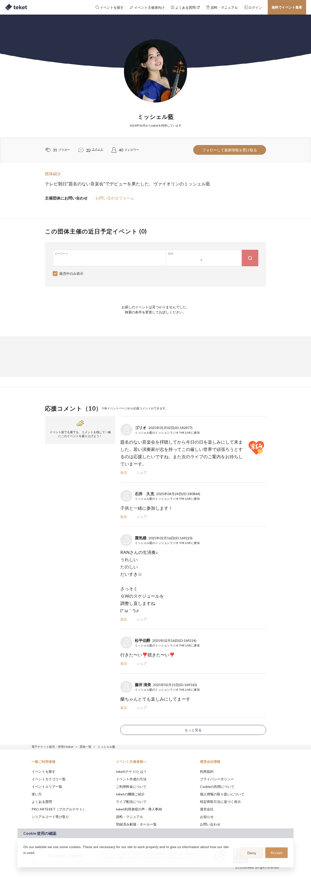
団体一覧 (85, 746)
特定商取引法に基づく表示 (220, 802)
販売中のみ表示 (71, 273)
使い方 (37, 794)
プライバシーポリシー (217, 779)
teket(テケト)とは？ (131, 771)
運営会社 (207, 809)
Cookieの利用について (217, 786)
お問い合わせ (210, 824)
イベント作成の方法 (131, 779)
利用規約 (207, 771)
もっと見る (193, 730)
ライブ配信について (131, 802)
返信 (123, 472)
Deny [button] (251, 853)
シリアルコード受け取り (50, 817)
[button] (24, 859)
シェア (142, 472)
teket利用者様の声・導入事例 (139, 809)
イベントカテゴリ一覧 (49, 779)
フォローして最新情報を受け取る (229, 150)
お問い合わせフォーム (114, 198)
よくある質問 (42, 802)
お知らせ (207, 817)
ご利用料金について (131, 786)
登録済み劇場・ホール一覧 (136, 824)
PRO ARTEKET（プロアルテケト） (59, 809)
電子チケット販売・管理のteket (52, 746)
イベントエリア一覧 (47, 786)
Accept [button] (277, 853)
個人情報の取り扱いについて (222, 794)
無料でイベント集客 (287, 7)
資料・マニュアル (129, 817)
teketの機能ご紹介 (130, 794)
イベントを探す (43, 771)
